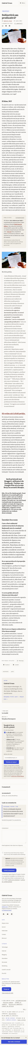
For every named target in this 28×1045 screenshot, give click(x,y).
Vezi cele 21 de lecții (14, 1042)
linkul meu (5, 906)
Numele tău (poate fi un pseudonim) (11, 820)
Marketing (4, 966)
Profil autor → (14, 696)
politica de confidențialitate (17, 776)
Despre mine (5, 923)
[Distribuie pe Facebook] (6, 26)
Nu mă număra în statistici (10, 1015)
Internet (4, 951)
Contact (4, 934)
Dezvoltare (6, 11)
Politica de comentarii (15, 1004)
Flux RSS (4, 973)
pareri (12, 671)
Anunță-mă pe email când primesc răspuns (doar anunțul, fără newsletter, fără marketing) (14, 853)
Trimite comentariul (9, 870)
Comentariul (5, 828)
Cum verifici (12, 1013)
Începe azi (6, 989)
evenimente (5, 671)
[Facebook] (3, 914)
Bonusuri (4, 938)
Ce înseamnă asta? (20, 217)
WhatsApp (21, 660)
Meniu (23, 3)
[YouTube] (7, 914)
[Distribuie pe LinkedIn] (9, 26)
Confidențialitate (21, 1000)
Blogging (4, 954)
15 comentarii (18, 23)
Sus (24, 1009)
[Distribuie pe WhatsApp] (2, 26)
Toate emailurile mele (7, 993)
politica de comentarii (14, 880)
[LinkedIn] (11, 914)
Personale (4, 962)
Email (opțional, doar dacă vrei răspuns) (12, 845)
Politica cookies (8, 1002)
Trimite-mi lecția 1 (11, 762)
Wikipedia (6, 696)
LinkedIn (17, 664)
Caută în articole (6, 969)
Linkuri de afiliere (8, 1006)
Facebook (7, 664)
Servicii (4, 927)
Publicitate (4, 930)
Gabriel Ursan (7, 3)
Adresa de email (8, 754)
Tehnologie (5, 947)
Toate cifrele (21, 1020)
